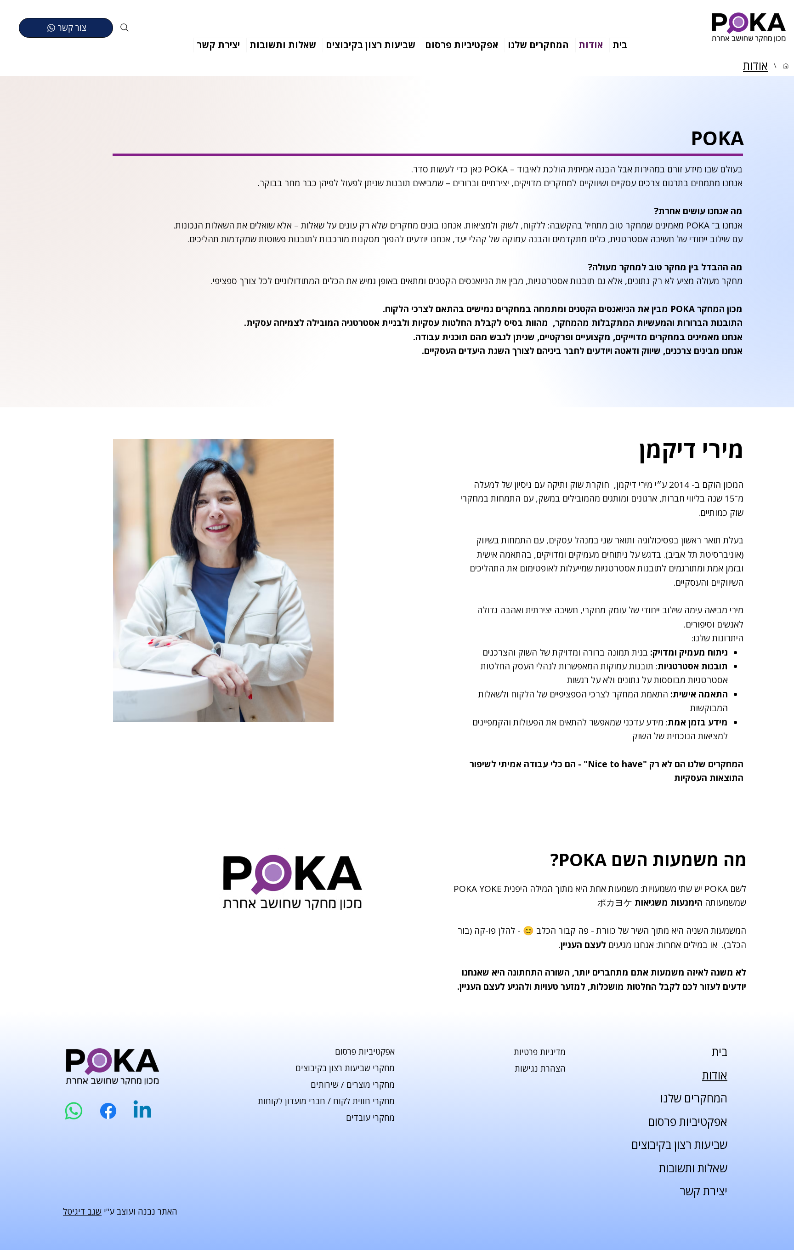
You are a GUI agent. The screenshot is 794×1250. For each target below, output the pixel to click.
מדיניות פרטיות (540, 1051)
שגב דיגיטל (82, 1211)
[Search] (124, 27)
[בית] (785, 65)
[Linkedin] (142, 1111)
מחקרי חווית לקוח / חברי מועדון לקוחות (326, 1101)
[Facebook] (108, 1111)
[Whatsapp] (74, 1111)
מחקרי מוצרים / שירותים (353, 1084)
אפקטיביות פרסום (365, 1051)
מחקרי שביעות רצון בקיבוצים (345, 1067)
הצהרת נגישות (540, 1068)
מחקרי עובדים (370, 1117)
